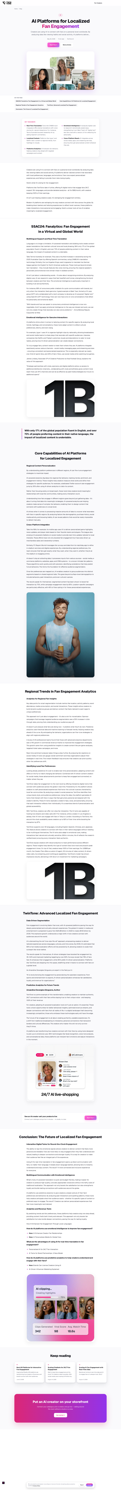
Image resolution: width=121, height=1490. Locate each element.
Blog (20, 9)
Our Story (77, 1440)
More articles (67, 45)
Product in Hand (7, 1440)
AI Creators (5, 1453)
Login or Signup (111, 3)
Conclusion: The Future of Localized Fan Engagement (32, 109)
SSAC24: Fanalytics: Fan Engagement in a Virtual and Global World (36, 101)
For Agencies (30, 1449)
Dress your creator (7, 1443)
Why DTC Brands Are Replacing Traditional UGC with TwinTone (60, 1474)
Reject (82, 1485)
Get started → (60, 1415)
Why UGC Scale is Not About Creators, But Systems (96, 1469)
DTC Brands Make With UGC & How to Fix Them (16, 1474)
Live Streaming (6, 1456)
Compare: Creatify (79, 1449)
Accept (89, 1485)
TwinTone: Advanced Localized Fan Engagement (61, 105)
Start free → (53, 45)
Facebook (53, 1443)
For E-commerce (31, 1440)
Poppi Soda (101, 1440)
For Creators (98, 3)
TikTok (52, 1449)
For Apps (29, 1443)
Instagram (53, 1446)
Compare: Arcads (79, 1446)
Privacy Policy (36, 1485)
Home (16, 9)
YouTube (52, 1440)
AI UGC (4, 1446)
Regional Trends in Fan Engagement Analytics (29, 105)
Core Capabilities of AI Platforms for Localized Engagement (78, 101)
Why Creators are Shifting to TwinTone (13, 1469)
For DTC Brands (31, 1446)
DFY (3, 1449)
